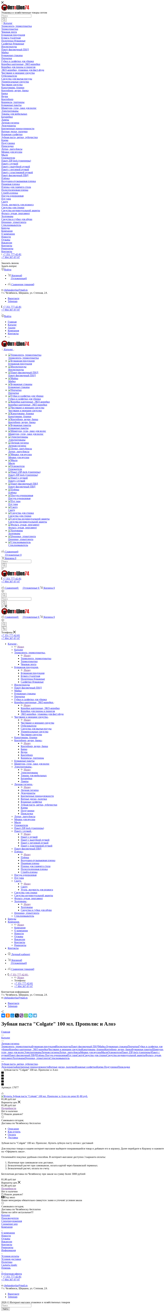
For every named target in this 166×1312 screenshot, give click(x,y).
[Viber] (21, 1015)
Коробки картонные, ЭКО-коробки (40, 708)
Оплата (12, 1134)
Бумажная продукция (32, 673)
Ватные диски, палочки (62, 1067)
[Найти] (4, 20)
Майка (102, 1046)
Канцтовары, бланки (93, 1049)
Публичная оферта (11, 1273)
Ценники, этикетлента (37, 1058)
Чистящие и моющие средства (37, 722)
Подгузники (111, 1067)
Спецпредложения (11, 1221)
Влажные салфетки (85, 1067)
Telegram (12, 301)
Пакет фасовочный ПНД (84, 1046)
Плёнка (25, 857)
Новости (6, 1235)
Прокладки (124, 1067)
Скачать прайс (9, 1265)
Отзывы (5, 1238)
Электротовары (29, 772)
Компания (19, 927)
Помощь (6, 1267)
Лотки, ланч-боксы (69, 1052)
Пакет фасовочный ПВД (22, 1055)
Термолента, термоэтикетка (36, 658)
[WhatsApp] (26, 1015)
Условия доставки (11, 1259)
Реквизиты (7, 1247)
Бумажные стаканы (117, 1046)
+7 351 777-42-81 (12, 254)
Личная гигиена (30, 790)
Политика (6, 1262)
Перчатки (133, 1046)
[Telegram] (35, 1015)
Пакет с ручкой (29, 837)
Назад (21, 646)
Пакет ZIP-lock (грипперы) (136, 1052)
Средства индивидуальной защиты (126, 1055)
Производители (10, 1218)
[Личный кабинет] (2, 591)
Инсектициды (63, 1046)
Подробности (8, 1108)
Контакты (6, 1244)
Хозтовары (27, 907)
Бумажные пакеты (142, 1049)
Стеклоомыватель (60, 1058)
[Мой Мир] (12, 1015)
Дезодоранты (8, 1067)
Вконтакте (13, 298)
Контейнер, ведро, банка (34, 746)
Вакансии (6, 1241)
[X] (17, 1015)
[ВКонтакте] (3, 1015)
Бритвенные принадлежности (32, 1067)
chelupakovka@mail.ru (16, 290)
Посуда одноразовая (56, 1055)
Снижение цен (9, 1224)
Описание (13, 1128)
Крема (100, 1067)
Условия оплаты (10, 1256)
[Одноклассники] (8, 1015)
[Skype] (30, 1015)
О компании (8, 1232)
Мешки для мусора (90, 1052)
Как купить (14, 1131)
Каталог (18, 649)
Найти (5, 1309)
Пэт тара (72, 1055)
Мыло (104, 1052)
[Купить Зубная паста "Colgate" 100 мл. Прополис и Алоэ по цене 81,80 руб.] (44, 1096)
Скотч (24, 886)
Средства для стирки (95, 1055)
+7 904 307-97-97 (10, 257)
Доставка (13, 1137)
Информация (8, 1250)
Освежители (115, 1052)
